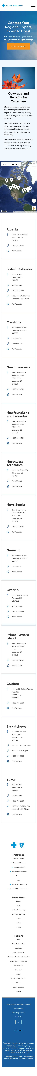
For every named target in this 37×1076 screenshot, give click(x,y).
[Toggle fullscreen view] (34, 164)
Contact (18, 923)
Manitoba (18, 948)
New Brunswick (18, 952)
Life (18, 880)
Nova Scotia (18, 965)
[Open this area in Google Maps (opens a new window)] (4, 211)
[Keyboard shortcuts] (14, 212)
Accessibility (18, 1008)
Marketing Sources (18, 1013)
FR (18, 1022)
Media (18, 927)
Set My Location (17, 46)
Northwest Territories (18, 961)
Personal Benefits (19, 863)
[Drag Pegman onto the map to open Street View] (34, 208)
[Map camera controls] (34, 201)
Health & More (18, 858)
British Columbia (18, 944)
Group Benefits (19, 867)
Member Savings (18, 914)
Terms (34, 211)
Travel (18, 876)
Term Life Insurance (19, 884)
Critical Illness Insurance (19, 889)
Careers (18, 918)
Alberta (18, 939)
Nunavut (18, 970)
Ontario (18, 974)
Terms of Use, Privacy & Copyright (18, 1004)
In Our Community (18, 910)
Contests (18, 1017)
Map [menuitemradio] (5, 164)
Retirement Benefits (19, 871)
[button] (6, 181)
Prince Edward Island (18, 978)
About (18, 901)
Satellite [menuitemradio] (15, 164)
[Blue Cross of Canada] (12, 6)
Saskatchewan (18, 987)
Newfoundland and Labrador (18, 957)
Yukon (18, 991)
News (19, 905)
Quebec (18, 983)
